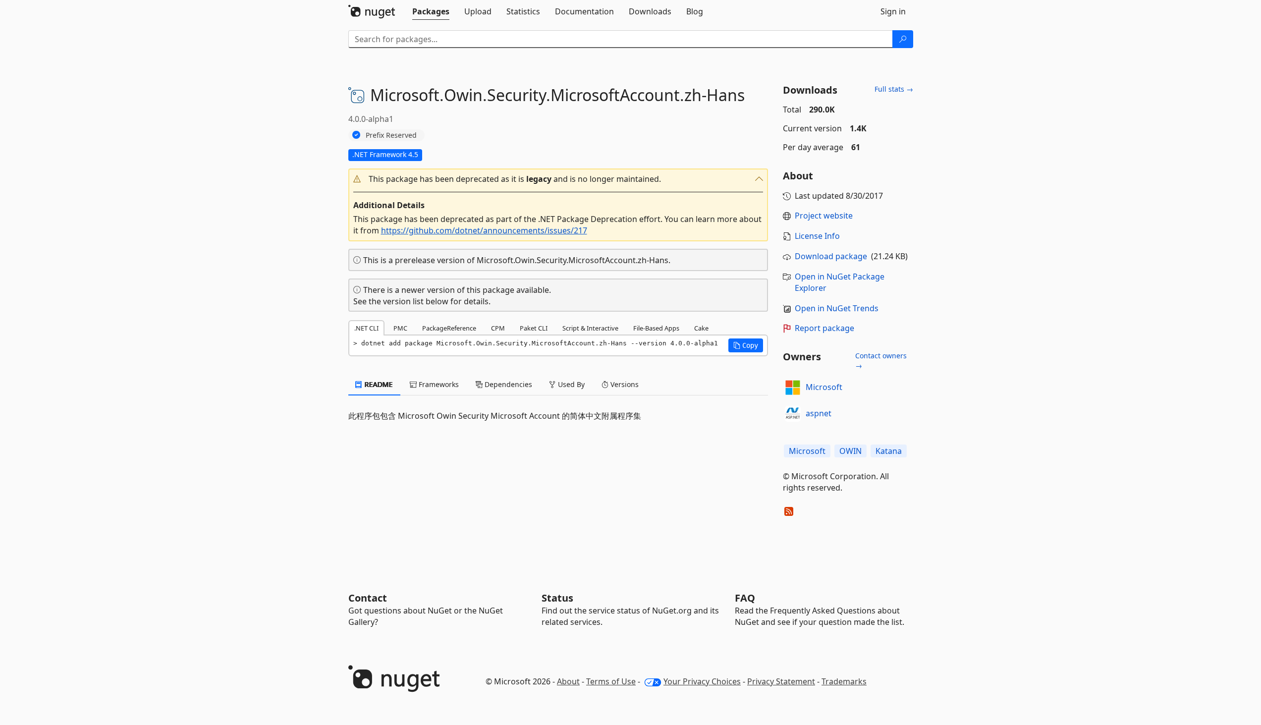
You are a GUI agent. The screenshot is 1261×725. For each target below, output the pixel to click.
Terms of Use (611, 681)
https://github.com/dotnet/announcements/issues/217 (484, 230)
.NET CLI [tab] (366, 328)
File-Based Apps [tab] (656, 328)
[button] (558, 179)
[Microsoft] (793, 387)
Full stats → (894, 89)
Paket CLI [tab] (534, 328)
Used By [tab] (570, 384)
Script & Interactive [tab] (590, 328)
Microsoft (824, 387)
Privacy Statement (781, 681)
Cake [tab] (701, 328)
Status (557, 598)
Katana (889, 451)
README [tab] (378, 384)
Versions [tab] (623, 384)
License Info (817, 235)
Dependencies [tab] (507, 384)
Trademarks (844, 681)
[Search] (902, 39)
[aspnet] (793, 414)
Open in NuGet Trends (836, 308)
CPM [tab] (498, 328)
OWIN (850, 451)
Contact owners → (881, 360)
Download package (831, 256)
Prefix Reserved (391, 135)
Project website (824, 215)
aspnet (818, 413)
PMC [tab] (400, 328)
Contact (367, 598)
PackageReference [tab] (449, 328)
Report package (824, 328)
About (568, 681)
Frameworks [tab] (438, 384)
